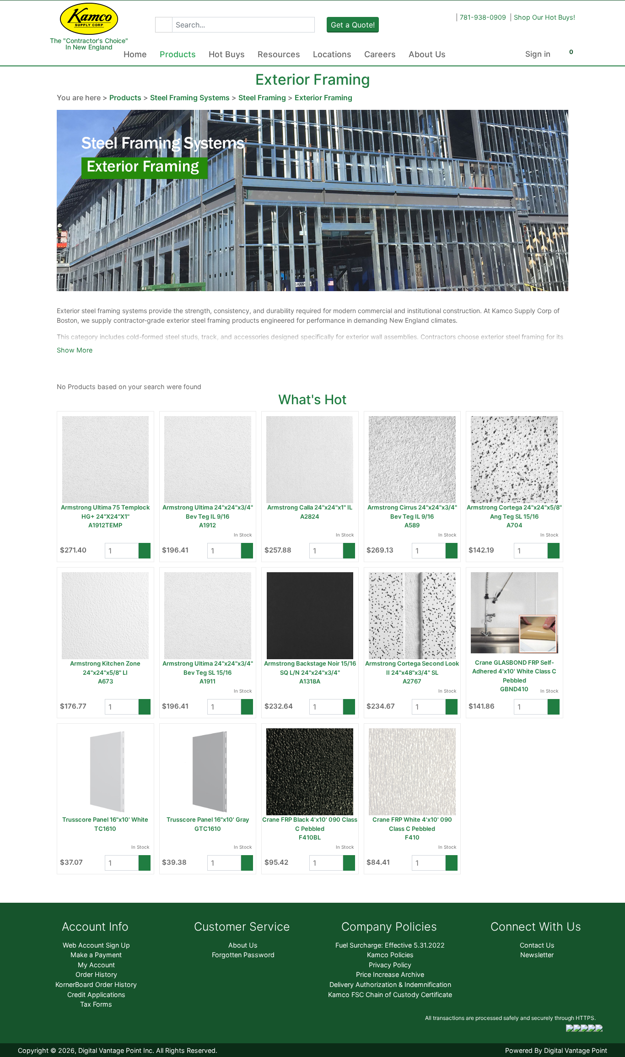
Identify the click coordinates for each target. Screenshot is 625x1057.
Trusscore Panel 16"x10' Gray (208, 819)
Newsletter (537, 955)
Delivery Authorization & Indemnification (390, 984)
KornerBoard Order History (96, 984)
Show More (74, 350)
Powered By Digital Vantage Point (556, 1050)
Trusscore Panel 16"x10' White (105, 819)
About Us (427, 54)
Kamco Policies (390, 955)
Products (178, 54)
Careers (380, 54)
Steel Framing (262, 97)
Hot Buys (227, 54)
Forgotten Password (243, 955)
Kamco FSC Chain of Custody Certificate (390, 994)
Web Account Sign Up (96, 945)
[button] (163, 25)
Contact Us (537, 945)
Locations (332, 54)
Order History (96, 974)
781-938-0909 (483, 17)
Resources (279, 54)
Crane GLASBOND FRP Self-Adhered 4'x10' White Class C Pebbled (514, 671)
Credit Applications (96, 994)
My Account (96, 965)
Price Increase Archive (390, 974)
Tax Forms (96, 1004)
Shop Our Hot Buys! (544, 17)
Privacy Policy (390, 965)
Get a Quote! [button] (353, 24)
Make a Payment (96, 955)
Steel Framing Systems (190, 97)
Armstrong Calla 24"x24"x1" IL (309, 507)
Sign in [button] (537, 54)
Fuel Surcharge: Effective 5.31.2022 (390, 945)
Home (135, 54)
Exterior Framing (323, 97)
